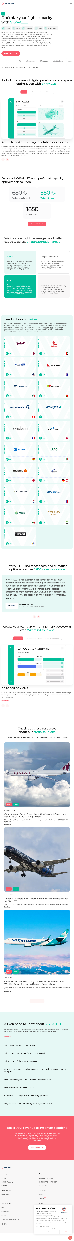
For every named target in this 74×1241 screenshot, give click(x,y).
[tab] (23, 92)
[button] (71, 3)
